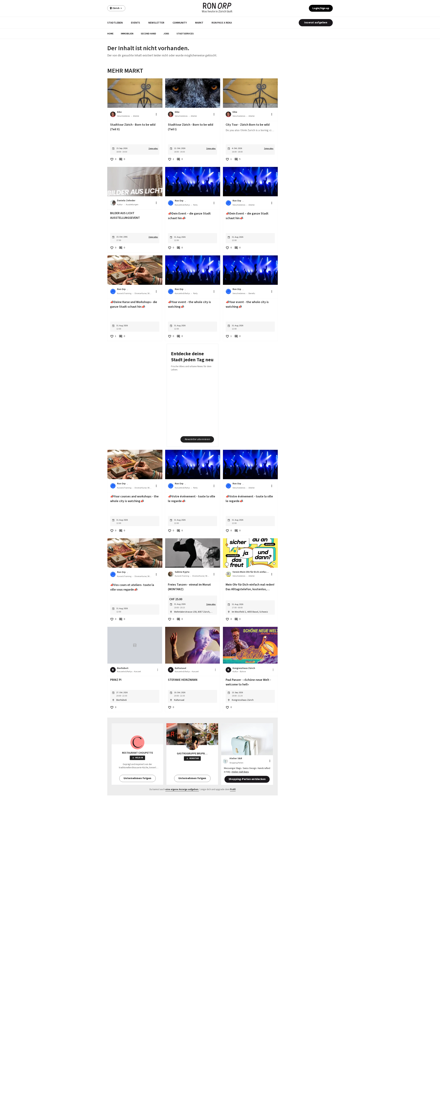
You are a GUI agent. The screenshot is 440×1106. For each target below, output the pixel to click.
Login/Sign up (320, 8)
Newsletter (156, 23)
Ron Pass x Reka (222, 23)
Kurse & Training (124, 293)
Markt (199, 23)
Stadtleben (115, 23)
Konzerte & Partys (182, 204)
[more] (157, 670)
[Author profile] (113, 114)
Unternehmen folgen (137, 778)
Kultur (120, 204)
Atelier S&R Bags (240, 772)
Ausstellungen (132, 204)
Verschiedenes (123, 116)
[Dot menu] (156, 114)
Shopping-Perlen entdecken (247, 779)
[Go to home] (217, 6)
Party (195, 204)
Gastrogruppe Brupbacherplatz (192, 753)
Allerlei (136, 116)
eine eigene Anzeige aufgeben (181, 789)
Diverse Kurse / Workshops (143, 293)
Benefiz (252, 293)
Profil (233, 789)
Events (135, 23)
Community (180, 23)
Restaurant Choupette (137, 753)
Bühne (243, 671)
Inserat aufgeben (315, 22)
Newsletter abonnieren (197, 439)
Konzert (137, 671)
